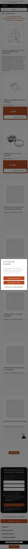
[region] (14, 274)
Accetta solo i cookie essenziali (14, 287)
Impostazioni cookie (14, 282)
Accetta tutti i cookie (14, 278)
